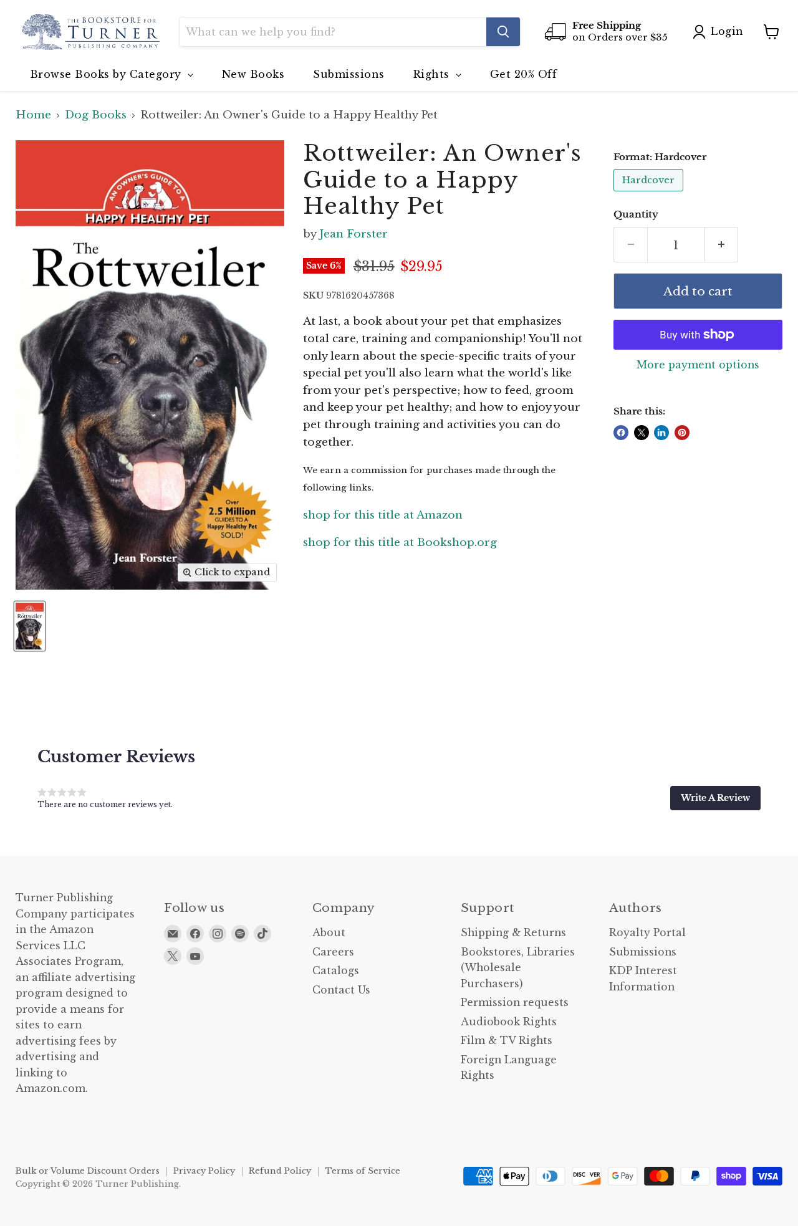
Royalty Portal (647, 933)
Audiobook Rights (509, 1022)
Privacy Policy (204, 1171)
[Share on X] (641, 432)
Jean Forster (353, 234)
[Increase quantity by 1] (722, 245)
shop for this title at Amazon (383, 515)
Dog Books (96, 115)
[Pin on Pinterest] (682, 432)
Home (33, 115)
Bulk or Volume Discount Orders (88, 1171)
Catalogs (335, 971)
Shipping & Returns (513, 933)
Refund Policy (280, 1171)
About (328, 933)
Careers (333, 952)
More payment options (698, 365)
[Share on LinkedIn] (661, 432)
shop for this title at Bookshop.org (400, 542)
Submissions (642, 952)
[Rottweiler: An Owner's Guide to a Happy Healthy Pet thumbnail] (29, 626)
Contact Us (341, 990)
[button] (715, 798)
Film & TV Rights (506, 1040)
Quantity (635, 214)
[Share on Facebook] (620, 432)
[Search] (503, 31)
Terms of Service (362, 1171)
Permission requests (515, 1002)
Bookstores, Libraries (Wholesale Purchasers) (518, 968)
